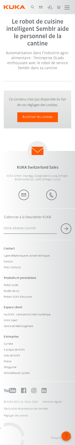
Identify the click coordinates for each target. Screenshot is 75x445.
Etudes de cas (12, 291)
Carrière (8, 344)
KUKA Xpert (11, 320)
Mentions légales (52, 402)
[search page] (32, 7)
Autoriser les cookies (37, 117)
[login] (49, 7)
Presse (7, 361)
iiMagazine (10, 367)
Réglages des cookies (16, 415)
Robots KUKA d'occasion (18, 296)
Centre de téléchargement (18, 326)
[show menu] (67, 7)
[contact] (41, 7)
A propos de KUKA (14, 349)
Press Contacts (12, 267)
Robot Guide (11, 285)
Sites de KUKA (12, 355)
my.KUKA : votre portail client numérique (27, 314)
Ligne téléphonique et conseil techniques (27, 255)
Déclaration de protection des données (26, 408)
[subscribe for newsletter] (66, 228)
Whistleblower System (17, 373)
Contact (8, 261)
